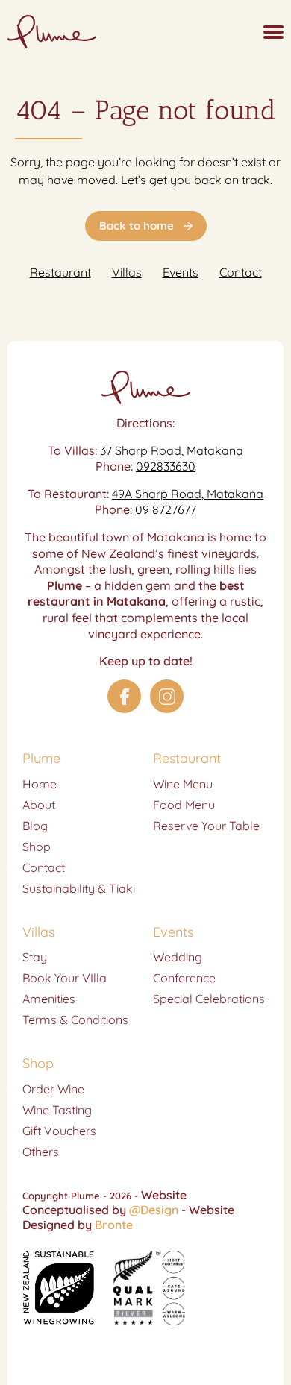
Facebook (124, 696)
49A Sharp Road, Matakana (187, 493)
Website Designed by (128, 1217)
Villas (127, 272)
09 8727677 (165, 509)
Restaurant (60, 272)
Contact (240, 272)
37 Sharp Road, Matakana (171, 450)
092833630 (165, 466)
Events (180, 272)
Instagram (167, 696)
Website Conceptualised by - (105, 1202)
